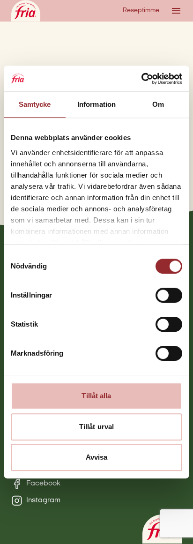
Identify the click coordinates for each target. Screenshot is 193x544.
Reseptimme (141, 10)
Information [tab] (96, 104)
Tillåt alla (96, 396)
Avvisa (97, 457)
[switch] (169, 295)
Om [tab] (158, 104)
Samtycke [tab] (35, 104)
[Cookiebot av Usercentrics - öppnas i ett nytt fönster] (141, 79)
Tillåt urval (96, 427)
